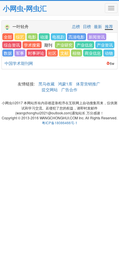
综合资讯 (12, 45)
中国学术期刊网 (19, 63)
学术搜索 (32, 45)
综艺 (20, 37)
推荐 (109, 26)
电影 (32, 37)
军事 (20, 53)
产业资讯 (105, 45)
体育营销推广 (88, 84)
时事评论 (36, 53)
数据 (8, 53)
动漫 (44, 37)
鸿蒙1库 (65, 84)
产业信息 (85, 45)
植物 (76, 53)
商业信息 (93, 53)
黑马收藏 (46, 84)
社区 (52, 53)
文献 (64, 53)
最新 (98, 26)
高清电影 (76, 37)
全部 (8, 37)
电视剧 (58, 37)
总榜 (76, 26)
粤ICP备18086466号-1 (59, 122)
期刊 (48, 45)
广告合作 (68, 89)
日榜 (87, 26)
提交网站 (50, 89)
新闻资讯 (97, 37)
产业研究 (64, 45)
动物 (109, 53)
